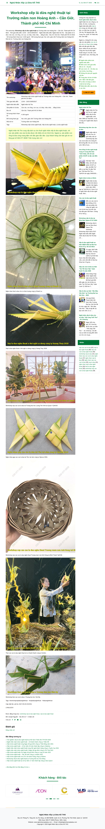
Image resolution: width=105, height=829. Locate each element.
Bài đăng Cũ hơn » (24, 767)
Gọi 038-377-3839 (86, 3)
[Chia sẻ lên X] (15, 720)
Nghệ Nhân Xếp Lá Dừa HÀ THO (25, 3)
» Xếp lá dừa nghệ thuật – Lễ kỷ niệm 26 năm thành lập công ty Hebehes (28, 746)
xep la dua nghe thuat (46, 714)
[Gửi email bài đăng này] (17, 720)
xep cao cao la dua (85, 347)
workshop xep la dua (85, 354)
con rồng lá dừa (88, 44)
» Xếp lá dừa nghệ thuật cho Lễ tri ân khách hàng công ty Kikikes (26, 756)
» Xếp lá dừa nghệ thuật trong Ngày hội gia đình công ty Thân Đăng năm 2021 (29, 744)
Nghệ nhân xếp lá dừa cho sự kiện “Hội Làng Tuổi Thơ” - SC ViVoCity (88, 317)
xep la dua (92, 362)
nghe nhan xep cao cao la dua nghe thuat (88, 356)
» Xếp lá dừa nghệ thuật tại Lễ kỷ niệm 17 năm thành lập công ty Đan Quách (29, 761)
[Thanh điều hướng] (7, 2)
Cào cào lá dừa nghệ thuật (87, 198)
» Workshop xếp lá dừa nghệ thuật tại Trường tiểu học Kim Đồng (25, 758)
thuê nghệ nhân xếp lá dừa (87, 20)
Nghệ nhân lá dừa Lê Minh (87, 178)
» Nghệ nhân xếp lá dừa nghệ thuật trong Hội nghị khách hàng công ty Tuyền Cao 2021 (32, 748)
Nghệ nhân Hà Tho (85, 107)
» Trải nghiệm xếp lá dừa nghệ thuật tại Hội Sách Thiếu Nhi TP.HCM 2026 (28, 740)
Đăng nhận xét (10, 730)
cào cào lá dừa (24, 133)
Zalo (97, 3)
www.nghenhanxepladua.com (43, 822)
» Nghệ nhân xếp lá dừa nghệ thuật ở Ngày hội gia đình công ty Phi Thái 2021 (29, 750)
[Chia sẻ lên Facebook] (12, 720)
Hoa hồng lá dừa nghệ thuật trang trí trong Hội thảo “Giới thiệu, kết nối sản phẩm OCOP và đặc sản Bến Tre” (88, 154)
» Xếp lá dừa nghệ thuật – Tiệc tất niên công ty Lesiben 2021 (24, 754)
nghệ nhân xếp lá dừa (50, 130)
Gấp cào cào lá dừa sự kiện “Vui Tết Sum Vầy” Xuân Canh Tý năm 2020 (88, 269)
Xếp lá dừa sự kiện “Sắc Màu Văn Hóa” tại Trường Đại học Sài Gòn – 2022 (88, 293)
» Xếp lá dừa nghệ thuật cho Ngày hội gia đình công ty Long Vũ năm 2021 (28, 752)
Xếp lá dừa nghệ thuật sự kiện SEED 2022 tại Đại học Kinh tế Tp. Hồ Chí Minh (88, 244)
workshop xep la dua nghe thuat (29, 714)
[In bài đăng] (20, 720)
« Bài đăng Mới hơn (12, 767)
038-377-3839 (89, 92)
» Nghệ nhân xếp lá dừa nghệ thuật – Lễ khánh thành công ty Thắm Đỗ (27, 742)
